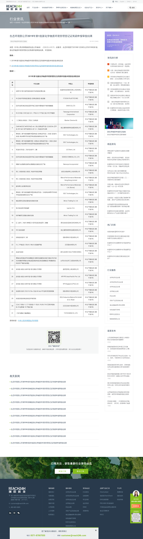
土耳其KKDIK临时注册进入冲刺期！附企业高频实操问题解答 (118, 338)
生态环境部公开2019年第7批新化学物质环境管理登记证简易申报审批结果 (38, 395)
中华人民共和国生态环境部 (28, 321)
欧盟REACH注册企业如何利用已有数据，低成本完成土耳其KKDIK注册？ (120, 109)
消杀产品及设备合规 (116, 300)
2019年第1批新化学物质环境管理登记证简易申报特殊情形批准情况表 (37, 66)
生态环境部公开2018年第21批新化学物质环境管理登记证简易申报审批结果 (39, 443)
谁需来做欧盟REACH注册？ (116, 231)
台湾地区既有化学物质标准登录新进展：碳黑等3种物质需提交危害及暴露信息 (118, 393)
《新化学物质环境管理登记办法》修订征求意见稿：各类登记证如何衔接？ (119, 103)
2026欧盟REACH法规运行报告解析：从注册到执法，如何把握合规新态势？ (120, 90)
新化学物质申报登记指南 (19, 41)
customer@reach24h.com (73, 535)
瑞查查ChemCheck (106, 496)
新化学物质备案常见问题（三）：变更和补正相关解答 (118, 179)
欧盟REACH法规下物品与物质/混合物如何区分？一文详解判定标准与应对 (118, 192)
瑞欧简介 (51, 492)
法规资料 (86, 496)
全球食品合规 (114, 291)
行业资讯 (17, 22)
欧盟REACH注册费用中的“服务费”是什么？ (119, 244)
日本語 (129, 1)
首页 (28, 7)
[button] (129, 48)
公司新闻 (51, 507)
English (122, 1)
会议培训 (86, 503)
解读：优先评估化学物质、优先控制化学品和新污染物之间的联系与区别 (118, 159)
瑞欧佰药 (120, 496)
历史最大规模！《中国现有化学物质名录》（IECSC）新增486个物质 (118, 402)
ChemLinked (104, 492)
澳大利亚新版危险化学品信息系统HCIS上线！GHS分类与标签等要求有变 (118, 384)
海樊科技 (120, 492)
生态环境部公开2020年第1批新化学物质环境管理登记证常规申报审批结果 (38, 436)
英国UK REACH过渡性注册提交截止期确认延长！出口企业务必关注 (120, 97)
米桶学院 (86, 511)
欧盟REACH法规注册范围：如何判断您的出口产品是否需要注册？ (118, 212)
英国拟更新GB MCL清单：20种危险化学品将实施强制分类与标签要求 (118, 366)
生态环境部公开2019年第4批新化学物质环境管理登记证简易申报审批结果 (38, 423)
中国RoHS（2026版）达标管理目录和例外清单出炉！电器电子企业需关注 (120, 65)
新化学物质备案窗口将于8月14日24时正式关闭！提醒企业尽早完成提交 (119, 375)
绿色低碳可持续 (115, 310)
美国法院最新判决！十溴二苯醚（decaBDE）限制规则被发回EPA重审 (120, 84)
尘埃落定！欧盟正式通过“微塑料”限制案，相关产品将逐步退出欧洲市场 (118, 199)
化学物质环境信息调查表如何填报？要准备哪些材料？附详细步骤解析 (118, 205)
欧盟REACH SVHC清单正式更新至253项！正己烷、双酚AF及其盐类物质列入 (119, 165)
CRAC (85, 507)
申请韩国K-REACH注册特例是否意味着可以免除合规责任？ (118, 237)
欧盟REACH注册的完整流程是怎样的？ (118, 257)
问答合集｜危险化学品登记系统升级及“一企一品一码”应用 (118, 185)
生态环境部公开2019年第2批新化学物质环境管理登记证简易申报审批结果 (38, 409)
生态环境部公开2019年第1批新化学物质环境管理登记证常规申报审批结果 (38, 382)
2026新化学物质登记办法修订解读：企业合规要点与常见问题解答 (120, 78)
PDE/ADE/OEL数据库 (107, 503)
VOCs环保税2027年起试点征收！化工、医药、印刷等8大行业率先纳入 (119, 357)
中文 (116, 1)
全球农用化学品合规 (116, 282)
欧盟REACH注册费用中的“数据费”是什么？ (119, 251)
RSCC (102, 514)
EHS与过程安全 (115, 314)
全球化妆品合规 (115, 287)
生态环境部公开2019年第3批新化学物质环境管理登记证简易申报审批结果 (38, 416)
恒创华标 (120, 499)
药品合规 (113, 296)
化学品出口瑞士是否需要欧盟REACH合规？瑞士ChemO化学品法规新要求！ (118, 172)
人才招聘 (51, 511)
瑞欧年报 (51, 503)
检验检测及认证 (115, 319)
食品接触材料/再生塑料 (117, 305)
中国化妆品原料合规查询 (108, 507)
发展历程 (51, 499)
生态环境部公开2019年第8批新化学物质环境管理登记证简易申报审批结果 (38, 402)
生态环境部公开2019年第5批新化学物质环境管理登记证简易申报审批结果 (38, 429)
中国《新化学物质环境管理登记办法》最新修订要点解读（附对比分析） (119, 72)
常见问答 (86, 499)
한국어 (135, 1)
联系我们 (51, 514)
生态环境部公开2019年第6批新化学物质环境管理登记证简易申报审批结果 (38, 389)
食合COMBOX (104, 511)
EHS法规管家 (104, 499)
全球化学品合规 (115, 277)
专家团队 (51, 496)
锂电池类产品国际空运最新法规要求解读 (118, 152)
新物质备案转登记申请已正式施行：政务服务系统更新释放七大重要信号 (118, 348)
